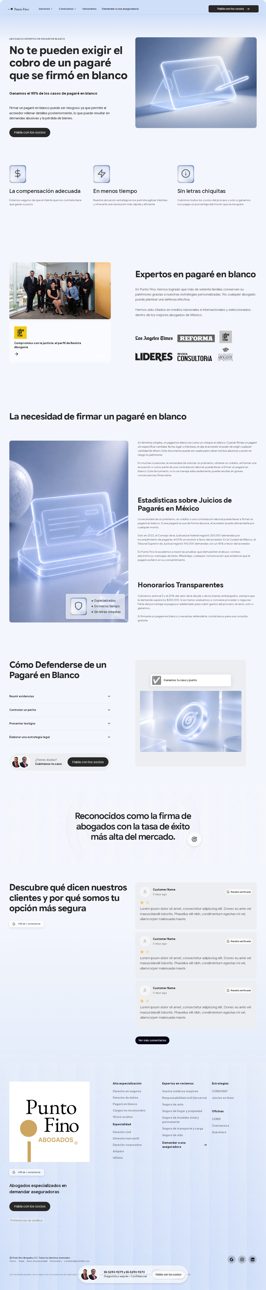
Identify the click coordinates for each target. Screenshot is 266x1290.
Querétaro (219, 1132)
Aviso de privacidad (37, 1261)
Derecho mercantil (126, 1138)
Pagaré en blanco (125, 1104)
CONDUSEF (220, 1091)
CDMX (216, 1119)
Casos (12, 1261)
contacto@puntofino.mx (76, 1261)
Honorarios (56, 1261)
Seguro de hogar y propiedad (182, 1111)
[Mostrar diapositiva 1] (97, 356)
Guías (21, 1261)
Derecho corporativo (127, 1144)
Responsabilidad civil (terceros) (184, 1097)
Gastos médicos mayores (180, 1091)
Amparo (118, 1151)
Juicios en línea (223, 1097)
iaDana (118, 1157)
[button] (60, 696)
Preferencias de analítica (26, 1220)
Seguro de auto (172, 1104)
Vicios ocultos (123, 1116)
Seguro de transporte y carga (182, 1128)
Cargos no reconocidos (129, 1110)
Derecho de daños (125, 1097)
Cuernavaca (220, 1125)
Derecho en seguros (127, 1091)
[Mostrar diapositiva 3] (104, 356)
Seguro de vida (172, 1135)
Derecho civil (122, 1132)
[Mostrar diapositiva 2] (100, 356)
